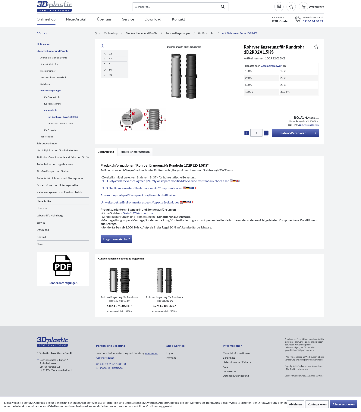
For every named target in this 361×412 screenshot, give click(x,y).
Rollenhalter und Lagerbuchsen (55, 164)
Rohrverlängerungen (50, 90)
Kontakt (41, 236)
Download (43, 229)
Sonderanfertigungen (63, 283)
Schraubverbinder (47, 143)
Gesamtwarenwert (271, 65)
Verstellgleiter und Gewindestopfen (57, 150)
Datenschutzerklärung (236, 375)
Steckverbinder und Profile (52, 50)
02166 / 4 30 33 (313, 21)
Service (41, 222)
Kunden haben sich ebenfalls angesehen (121, 258)
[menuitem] (280, 6)
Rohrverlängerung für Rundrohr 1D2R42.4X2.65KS (119, 299)
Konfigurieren (317, 404)
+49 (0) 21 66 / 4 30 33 (113, 364)
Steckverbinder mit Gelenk (53, 77)
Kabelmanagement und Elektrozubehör (59, 192)
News (40, 244)
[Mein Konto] (280, 6)
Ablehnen (295, 404)
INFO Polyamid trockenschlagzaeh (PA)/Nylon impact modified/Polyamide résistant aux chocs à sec (165, 181)
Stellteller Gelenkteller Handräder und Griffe (63, 157)
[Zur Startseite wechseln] (96, 33)
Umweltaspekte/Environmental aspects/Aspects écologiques (140, 202)
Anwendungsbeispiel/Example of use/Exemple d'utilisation (139, 195)
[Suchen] (223, 6)
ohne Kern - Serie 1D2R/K (60, 123)
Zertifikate (229, 357)
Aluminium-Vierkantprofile (53, 57)
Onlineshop (43, 44)
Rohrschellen (47, 136)
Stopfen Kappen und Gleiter (53, 171)
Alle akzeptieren (343, 404)
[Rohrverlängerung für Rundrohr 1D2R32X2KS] (164, 280)
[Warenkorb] (304, 6)
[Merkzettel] (291, 6)
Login (169, 353)
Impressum (229, 371)
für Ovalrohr (50, 130)
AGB (225, 366)
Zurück (42, 33)
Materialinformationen (236, 353)
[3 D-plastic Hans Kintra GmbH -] (52, 345)
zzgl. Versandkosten (309, 124)
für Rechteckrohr (52, 103)
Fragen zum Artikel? (116, 239)
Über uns (42, 208)
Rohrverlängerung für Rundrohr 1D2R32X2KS (164, 299)
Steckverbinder (47, 70)
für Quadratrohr (52, 97)
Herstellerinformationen (135, 151)
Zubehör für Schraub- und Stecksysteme (60, 178)
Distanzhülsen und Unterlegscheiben (58, 185)
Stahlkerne (45, 84)
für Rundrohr (51, 110)
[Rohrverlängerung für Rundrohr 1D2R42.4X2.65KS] (119, 280)
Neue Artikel (44, 201)
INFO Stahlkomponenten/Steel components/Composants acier (141, 188)
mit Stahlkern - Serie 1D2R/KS (63, 116)
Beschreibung (106, 151)
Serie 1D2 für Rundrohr (138, 213)
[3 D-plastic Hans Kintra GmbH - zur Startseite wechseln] (85, 6)
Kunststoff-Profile (49, 64)
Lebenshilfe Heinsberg (50, 215)
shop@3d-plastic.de (111, 367)
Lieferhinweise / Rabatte (237, 362)
